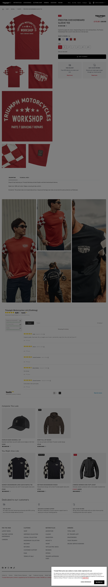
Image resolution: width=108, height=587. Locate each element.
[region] (79, 576)
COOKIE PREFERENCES (86, 581)
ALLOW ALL (99, 582)
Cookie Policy (85, 578)
